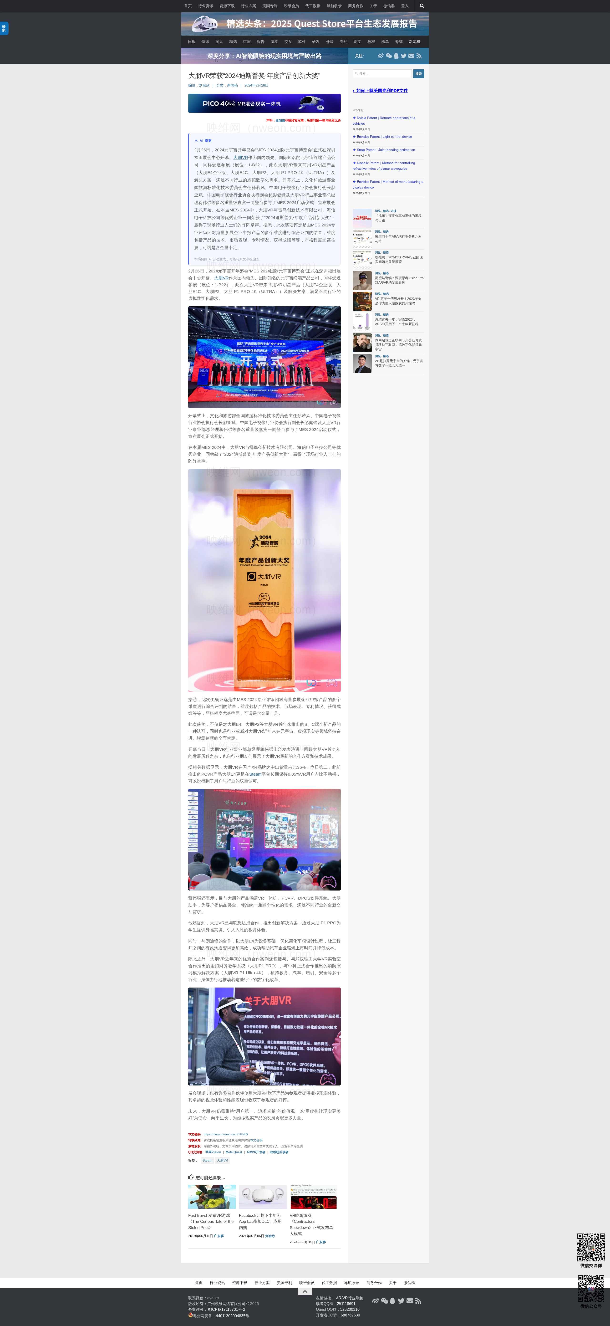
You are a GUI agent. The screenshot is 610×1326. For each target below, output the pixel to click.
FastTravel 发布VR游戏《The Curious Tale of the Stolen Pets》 (211, 1221)
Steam (255, 774)
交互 (288, 42)
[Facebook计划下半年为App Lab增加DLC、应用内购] (263, 1197)
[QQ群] (396, 56)
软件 (302, 42)
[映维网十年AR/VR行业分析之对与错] (362, 239)
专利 (343, 42)
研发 (316, 42)
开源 (330, 42)
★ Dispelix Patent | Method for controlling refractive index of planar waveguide (384, 165)
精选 (233, 42)
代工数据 (312, 6)
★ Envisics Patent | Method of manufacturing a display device (388, 184)
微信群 (389, 6)
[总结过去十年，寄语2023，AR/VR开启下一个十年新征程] (362, 322)
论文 (357, 42)
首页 (188, 6)
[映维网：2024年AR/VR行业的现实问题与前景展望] (362, 259)
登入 (405, 6)
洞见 (219, 42)
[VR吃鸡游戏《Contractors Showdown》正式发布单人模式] (313, 1197)
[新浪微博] (381, 56)
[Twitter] (404, 56)
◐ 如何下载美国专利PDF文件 (380, 90)
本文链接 (256, 1140)
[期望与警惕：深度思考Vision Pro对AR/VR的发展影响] (362, 280)
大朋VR (240, 157)
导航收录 (334, 6)
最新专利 (358, 110)
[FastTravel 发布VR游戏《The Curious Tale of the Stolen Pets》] (212, 1197)
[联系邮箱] (411, 56)
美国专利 (270, 6)
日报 (191, 42)
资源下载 (227, 6)
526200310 (350, 1309)
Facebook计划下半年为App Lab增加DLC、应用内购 (260, 1221)
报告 (260, 42)
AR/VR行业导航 (349, 1298)
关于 (373, 6)
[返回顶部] (305, 1291)
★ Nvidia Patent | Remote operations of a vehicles (384, 120)
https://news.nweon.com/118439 (226, 1134)
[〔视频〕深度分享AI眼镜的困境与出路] (362, 218)
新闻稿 (414, 42)
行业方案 (248, 6)
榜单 (385, 42)
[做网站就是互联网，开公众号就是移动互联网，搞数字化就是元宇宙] (362, 342)
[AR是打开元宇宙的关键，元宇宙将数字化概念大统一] (362, 363)
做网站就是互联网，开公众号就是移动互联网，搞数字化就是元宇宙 (398, 344)
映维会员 (291, 6)
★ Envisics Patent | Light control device (382, 136)
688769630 (350, 1315)
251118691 (346, 1304)
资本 (274, 42)
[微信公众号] (388, 56)
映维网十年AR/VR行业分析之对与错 (264, 56)
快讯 (205, 42)
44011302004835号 (232, 1316)
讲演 (247, 42)
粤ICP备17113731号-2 (226, 1309)
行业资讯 (205, 6)
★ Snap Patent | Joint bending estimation (384, 150)
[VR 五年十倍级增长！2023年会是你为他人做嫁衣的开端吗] (362, 301)
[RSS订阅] (419, 56)
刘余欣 (204, 85)
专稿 (399, 42)
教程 (371, 42)
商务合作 (355, 6)
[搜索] (422, 6)
